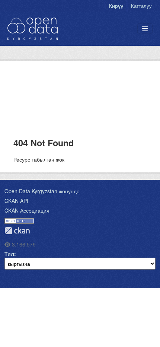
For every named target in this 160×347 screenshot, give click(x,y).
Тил (9, 253)
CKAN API (16, 200)
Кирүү (116, 5)
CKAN (17, 231)
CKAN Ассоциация (26, 210)
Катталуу (141, 5)
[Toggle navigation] (145, 28)
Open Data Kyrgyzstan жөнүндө (42, 191)
